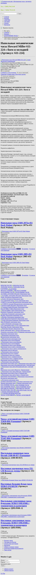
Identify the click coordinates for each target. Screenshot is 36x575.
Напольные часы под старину (9, 353)
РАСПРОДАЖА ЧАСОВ (8, 390)
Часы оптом (7, 550)
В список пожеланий (22, 72)
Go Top (3, 573)
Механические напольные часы (10, 337)
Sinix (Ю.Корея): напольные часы (11, 322)
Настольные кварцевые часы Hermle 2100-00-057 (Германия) (15, 454)
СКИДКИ (7, 20)
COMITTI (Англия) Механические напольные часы (16, 302)
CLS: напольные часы (7, 300)
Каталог (6, 18)
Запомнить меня (5, 564)
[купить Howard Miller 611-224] (10, 66)
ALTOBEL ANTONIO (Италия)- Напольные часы (15, 294)
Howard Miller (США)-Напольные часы (12, 309)
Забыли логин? (8, 569)
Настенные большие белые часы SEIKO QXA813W (16, 485)
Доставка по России (10, 542)
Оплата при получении (11, 543)
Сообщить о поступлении (8, 72)
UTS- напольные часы (7, 325)
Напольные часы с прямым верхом (11, 357)
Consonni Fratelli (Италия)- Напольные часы (14, 305)
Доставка (7, 21)
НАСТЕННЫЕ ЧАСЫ (7, 385)
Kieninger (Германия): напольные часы (12, 312)
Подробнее (25, 249)
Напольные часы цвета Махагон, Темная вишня (15, 370)
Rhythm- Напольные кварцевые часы (12, 315)
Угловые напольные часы (8, 381)
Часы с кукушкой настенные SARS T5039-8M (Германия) (17, 420)
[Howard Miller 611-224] (26, 64)
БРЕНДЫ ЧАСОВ (6, 285)
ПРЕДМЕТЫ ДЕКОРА (8, 388)
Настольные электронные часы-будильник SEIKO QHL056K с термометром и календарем (16, 503)
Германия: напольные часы (9, 332)
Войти (3, 565)
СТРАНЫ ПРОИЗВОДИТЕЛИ (10, 392)
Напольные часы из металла (9, 350)
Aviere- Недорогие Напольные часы (11, 297)
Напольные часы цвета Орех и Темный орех (14, 373)
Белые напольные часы (8, 330)
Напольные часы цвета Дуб (9, 363)
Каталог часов (8, 540)
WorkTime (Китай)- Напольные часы (11, 327)
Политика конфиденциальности (13, 548)
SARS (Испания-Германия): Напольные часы (14, 318)
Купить (18, 249)
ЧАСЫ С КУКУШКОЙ (8, 395)
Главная (6, 16)
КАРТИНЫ (4, 288)
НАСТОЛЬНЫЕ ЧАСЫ (8, 386)
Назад (2, 278)
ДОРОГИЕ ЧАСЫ (6, 287)
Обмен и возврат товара (11, 547)
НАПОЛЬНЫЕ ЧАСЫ (7, 292)
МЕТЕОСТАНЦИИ (7, 290)
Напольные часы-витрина (9, 376)
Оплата (6, 23)
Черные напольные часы (8, 383)
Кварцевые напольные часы (9, 333)
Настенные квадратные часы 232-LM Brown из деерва (17, 469)
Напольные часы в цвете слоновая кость (13, 347)
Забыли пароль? (9, 570)
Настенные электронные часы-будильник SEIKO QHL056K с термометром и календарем (16, 522)
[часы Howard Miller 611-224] (9, 64)
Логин (3, 560)
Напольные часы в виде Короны (10, 340)
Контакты (7, 24)
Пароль (3, 562)
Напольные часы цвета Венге (9, 360)
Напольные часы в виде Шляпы (10, 343)
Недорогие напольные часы (9, 378)
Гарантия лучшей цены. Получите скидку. (13, 74)
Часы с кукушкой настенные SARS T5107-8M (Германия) (17, 437)
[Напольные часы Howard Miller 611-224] (13, 63)
